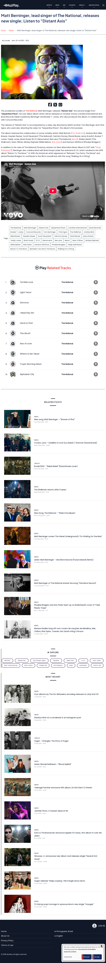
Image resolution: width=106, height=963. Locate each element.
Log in (101, 925)
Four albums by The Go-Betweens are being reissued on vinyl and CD (66, 694)
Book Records (95, 228)
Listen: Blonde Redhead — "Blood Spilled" (52, 764)
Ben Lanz (58, 240)
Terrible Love (26, 282)
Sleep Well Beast (75, 244)
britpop (7, 660)
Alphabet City (27, 374)
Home (4, 931)
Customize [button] (68, 957)
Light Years (25, 292)
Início (3, 30)
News (57, 5)
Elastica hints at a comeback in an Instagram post (57, 717)
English (59, 936)
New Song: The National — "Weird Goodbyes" (54, 513)
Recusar (87, 957)
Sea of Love (26, 343)
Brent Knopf (28, 240)
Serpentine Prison (58, 228)
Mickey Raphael (92, 240)
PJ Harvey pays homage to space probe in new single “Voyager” (64, 904)
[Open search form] (103, 5)
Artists (49, 5)
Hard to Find (26, 323)
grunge (56, 660)
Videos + (82, 5)
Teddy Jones (15, 240)
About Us (5, 936)
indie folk (70, 660)
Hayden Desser (29, 236)
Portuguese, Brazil (64, 931)
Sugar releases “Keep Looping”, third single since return (59, 881)
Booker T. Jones (16, 232)
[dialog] (83, 953)
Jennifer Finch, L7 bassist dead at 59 (51, 811)
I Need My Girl (27, 312)
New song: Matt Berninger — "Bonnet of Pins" (54, 419)
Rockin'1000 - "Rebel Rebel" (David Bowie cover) (56, 466)
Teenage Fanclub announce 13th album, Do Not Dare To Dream (63, 787)
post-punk (97, 660)
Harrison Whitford (41, 244)
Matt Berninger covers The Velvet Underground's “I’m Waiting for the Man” (68, 536)
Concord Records (33, 232)
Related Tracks (55, 268)
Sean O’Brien (77, 240)
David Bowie (75, 236)
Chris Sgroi (62, 232)
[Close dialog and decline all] (102, 946)
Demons (24, 302)
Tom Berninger (49, 232)
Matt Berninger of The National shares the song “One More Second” (65, 583)
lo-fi (83, 660)
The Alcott (25, 333)
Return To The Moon (18, 249)
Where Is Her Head (29, 353)
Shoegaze (83, 665)
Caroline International (77, 228)
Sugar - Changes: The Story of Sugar (51, 741)
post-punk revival (11, 665)
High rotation (94, 5)
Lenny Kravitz (88, 236)
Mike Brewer (15, 236)
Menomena (47, 240)
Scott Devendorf (45, 236)
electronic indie (39, 660)
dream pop (21, 660)
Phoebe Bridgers (58, 244)
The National (15, 228)
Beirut (74, 139)
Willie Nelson (15, 244)
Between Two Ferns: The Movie (42, 249)
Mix (64, 5)
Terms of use (7, 945)
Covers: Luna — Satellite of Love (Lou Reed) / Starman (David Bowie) (65, 442)
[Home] (11, 5)
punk (71, 665)
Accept (97, 957)
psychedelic (58, 665)
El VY (38, 240)
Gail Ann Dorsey (60, 236)
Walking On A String (66, 249)
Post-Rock (28, 665)
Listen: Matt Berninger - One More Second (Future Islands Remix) (63, 559)
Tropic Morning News (31, 364)
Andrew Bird (89, 232)
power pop (43, 665)
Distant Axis (43, 228)
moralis (7, 41)
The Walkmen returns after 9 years (50, 489)
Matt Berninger (30, 228)
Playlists (72, 5)
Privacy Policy (7, 940)
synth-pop (97, 665)
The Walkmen (78, 133)
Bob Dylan (56, 142)
